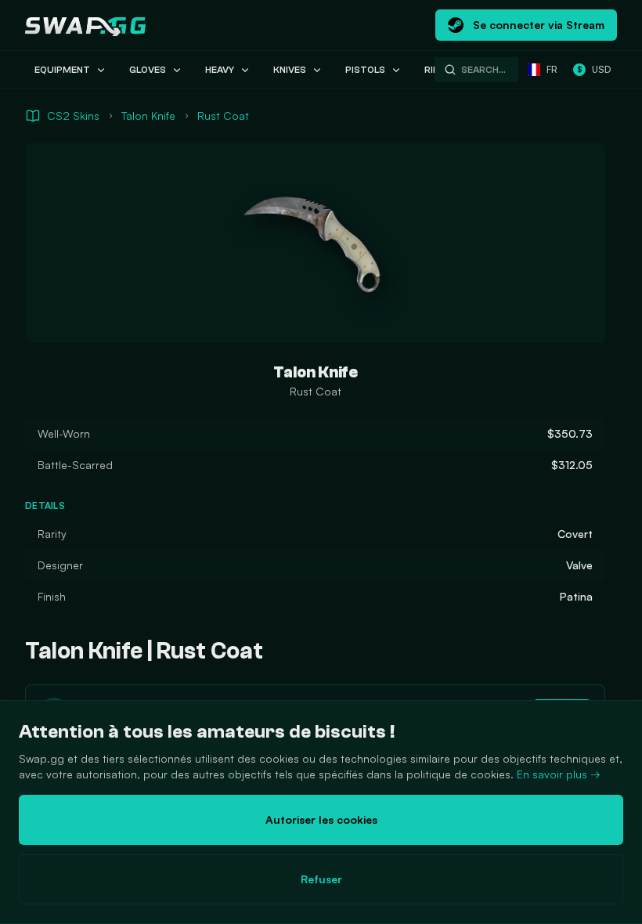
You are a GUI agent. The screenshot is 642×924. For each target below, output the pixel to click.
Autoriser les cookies (321, 819)
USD (594, 69)
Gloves (147, 69)
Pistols (365, 69)
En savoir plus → (559, 774)
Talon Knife (148, 115)
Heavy (219, 69)
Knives (289, 69)
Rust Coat (223, 115)
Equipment (62, 69)
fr (551, 69)
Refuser (321, 879)
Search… (483, 69)
